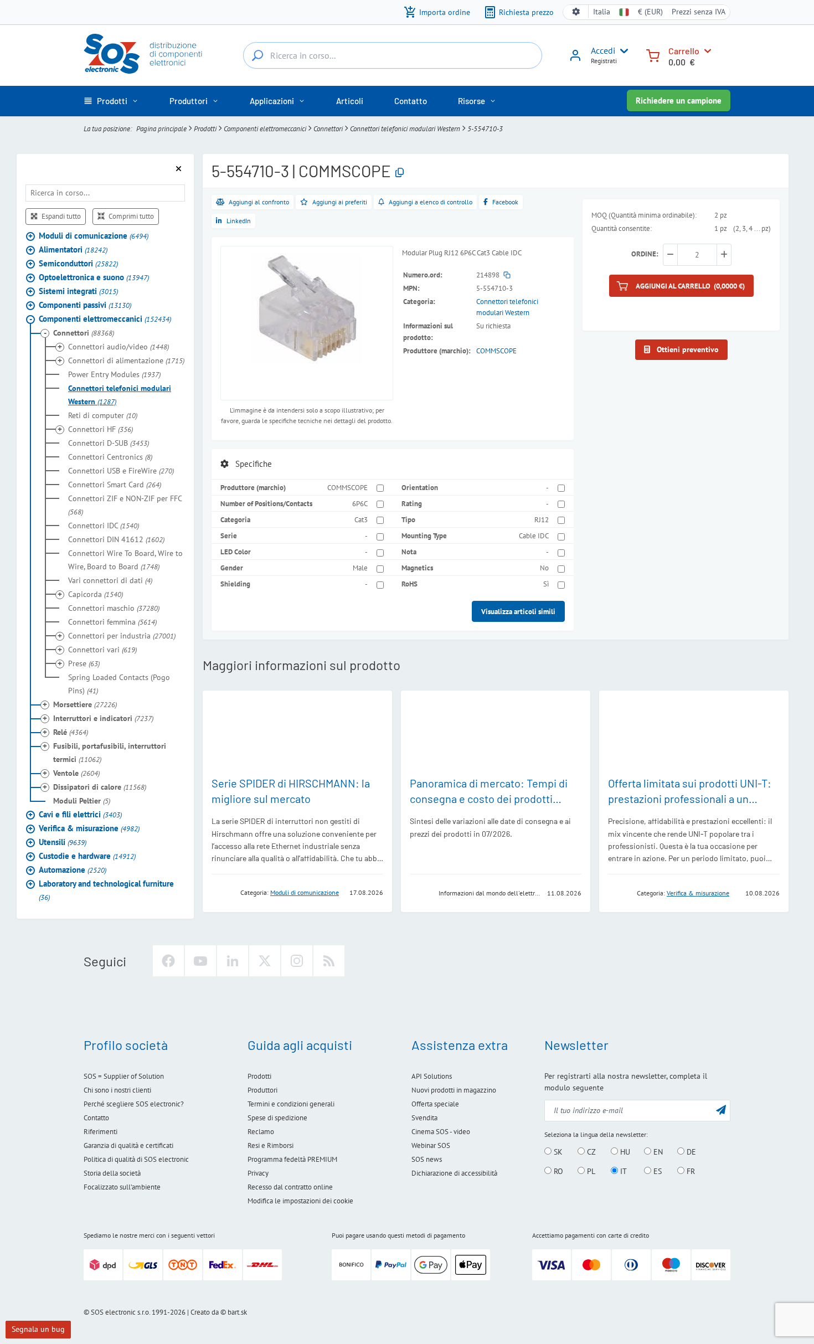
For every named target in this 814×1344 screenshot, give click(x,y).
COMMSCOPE (496, 351)
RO (557, 1171)
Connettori (328, 128)
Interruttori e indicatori (103, 718)
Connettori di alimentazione (126, 360)
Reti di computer (102, 415)
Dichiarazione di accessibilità (454, 1173)
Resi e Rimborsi (270, 1145)
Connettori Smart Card (114, 484)
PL (590, 1171)
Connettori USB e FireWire (121, 470)
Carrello (683, 50)
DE (690, 1152)
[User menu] (621, 51)
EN (657, 1152)
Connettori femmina (112, 621)
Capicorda (95, 594)
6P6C (360, 503)
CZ (590, 1152)
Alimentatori (73, 249)
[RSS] (328, 960)
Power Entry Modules (114, 374)
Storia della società (112, 1173)
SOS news (426, 1159)
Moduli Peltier (81, 800)
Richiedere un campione (679, 100)
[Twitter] (264, 960)
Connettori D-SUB (108, 442)
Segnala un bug (38, 1329)
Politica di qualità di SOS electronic (136, 1159)
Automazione (72, 869)
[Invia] (721, 1109)
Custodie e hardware (87, 855)
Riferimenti (100, 1131)
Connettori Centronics (110, 456)
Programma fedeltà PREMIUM (292, 1159)
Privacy (258, 1173)
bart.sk (237, 1312)
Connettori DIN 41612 (116, 539)
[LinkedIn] (232, 960)
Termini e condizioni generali (291, 1104)
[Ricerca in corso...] (257, 55)
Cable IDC (534, 535)
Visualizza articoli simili (518, 611)
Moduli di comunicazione (93, 235)
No (544, 568)
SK (557, 1152)
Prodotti (205, 128)
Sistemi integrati (78, 290)
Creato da (204, 1312)
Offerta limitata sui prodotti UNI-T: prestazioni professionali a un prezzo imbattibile (689, 798)
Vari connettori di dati (110, 580)
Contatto (96, 1117)
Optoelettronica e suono (94, 276)
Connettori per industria (122, 635)
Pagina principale (161, 128)
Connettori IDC (103, 525)
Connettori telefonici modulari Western (405, 128)
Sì (546, 584)
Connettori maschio (113, 607)
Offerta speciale (435, 1104)
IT (622, 1171)
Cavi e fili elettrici (80, 814)
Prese (84, 663)
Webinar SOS (430, 1145)
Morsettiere (85, 704)
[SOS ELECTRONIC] (421, 892)
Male (360, 568)
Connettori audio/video (118, 346)
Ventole (76, 772)
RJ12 (541, 519)
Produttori (262, 1090)
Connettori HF (100, 429)
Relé (70, 732)
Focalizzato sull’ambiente (122, 1187)
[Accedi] (575, 59)
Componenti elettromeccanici (265, 128)
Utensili (62, 841)
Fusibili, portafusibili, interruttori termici (109, 752)
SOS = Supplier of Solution (124, 1076)
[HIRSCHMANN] (223, 892)
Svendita (424, 1117)
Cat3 (361, 519)
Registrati (604, 60)
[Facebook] (168, 960)
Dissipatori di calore (99, 786)
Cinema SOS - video (440, 1131)
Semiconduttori (78, 263)
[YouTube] (200, 960)
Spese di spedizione (277, 1117)
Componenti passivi (85, 304)
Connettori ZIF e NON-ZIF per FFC (125, 504)
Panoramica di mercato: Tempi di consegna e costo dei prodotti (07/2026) (489, 798)
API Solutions (431, 1076)
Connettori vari (102, 649)
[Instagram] (296, 960)
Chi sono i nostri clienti (117, 1090)
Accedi (603, 50)
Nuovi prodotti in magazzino (453, 1090)
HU (624, 1152)
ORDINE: (644, 254)
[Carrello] (653, 54)
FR (689, 1171)
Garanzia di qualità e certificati (128, 1145)
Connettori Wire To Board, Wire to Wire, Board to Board (125, 559)
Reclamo (261, 1131)
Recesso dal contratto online (290, 1187)
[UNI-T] (619, 892)
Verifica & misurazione (89, 827)
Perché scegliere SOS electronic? (134, 1104)
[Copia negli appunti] (399, 173)
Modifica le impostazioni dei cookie (300, 1201)
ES (656, 1171)
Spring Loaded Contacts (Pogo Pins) (119, 683)
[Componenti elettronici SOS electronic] (148, 54)
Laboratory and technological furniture (106, 890)
